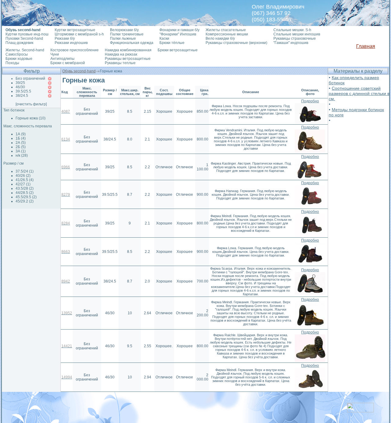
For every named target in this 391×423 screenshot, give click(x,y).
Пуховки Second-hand (24, 38)
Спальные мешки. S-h (292, 30)
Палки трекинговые (127, 34)
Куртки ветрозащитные (75, 30)
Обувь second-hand (79, 71)
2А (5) (21, 142)
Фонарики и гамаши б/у (179, 30)
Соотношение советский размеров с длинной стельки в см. (359, 93)
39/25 (20, 83)
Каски (164, 38)
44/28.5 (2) (25, 193)
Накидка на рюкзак (121, 54)
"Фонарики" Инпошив (177, 34)
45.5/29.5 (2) (26, 197)
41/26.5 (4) (25, 180)
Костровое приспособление (74, 50)
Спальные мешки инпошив (296, 34)
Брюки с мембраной (67, 63)
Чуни (54, 54)
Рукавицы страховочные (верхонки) (236, 43)
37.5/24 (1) (25, 171)
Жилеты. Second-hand (24, 50)
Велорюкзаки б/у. (124, 30)
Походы (12, 63)
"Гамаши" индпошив (290, 43)
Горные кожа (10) (31, 118)
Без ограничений (30, 78)
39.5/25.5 (23, 91)
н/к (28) (22, 155)
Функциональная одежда (131, 43)
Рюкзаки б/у (65, 38)
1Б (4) (21, 138)
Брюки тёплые (172, 43)
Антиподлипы (62, 59)
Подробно (310, 101)
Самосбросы (16, 54)
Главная (365, 46)
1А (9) (21, 134)
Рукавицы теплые (120, 63)
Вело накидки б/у (220, 38)
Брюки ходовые (18, 59)
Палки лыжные (123, 38)
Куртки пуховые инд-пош (27, 34)
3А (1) (21, 151)
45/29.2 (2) (25, 201)
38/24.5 (22, 95)
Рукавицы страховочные (294, 38)
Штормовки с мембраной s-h (79, 34)
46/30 (20, 87)
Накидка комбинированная (128, 50)
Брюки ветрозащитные (178, 50)
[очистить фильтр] (31, 104)
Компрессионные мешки (227, 34)
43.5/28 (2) (25, 188)
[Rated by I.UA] (360, 410)
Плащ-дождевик (19, 43)
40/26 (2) (23, 175)
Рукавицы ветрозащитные (128, 59)
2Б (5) (21, 147)
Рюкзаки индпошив (71, 43)
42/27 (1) (23, 184)
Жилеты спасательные (226, 30)
